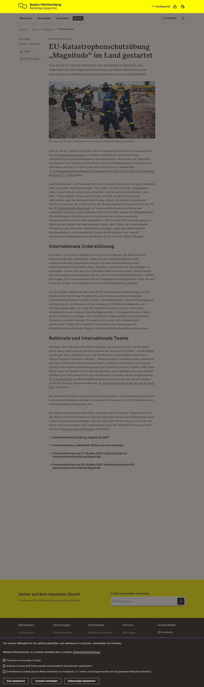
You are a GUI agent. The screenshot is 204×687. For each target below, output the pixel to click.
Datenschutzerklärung (86, 652)
